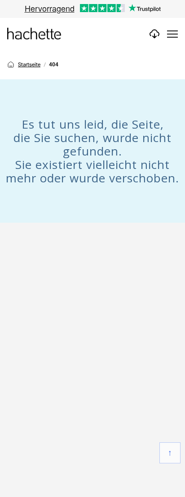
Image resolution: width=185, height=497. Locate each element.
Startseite (29, 64)
